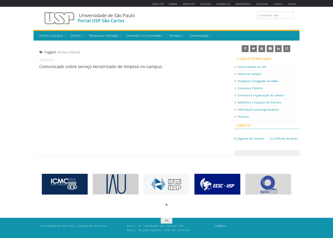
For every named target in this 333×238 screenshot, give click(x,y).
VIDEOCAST (205, 4)
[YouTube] (261, 48)
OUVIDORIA (262, 4)
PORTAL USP (157, 4)
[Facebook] (245, 48)
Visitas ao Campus (249, 74)
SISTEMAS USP (223, 4)
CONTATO (278, 4)
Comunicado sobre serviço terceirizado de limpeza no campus (100, 66)
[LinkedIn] (278, 48)
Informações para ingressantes (258, 109)
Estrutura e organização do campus (260, 95)
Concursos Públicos (250, 88)
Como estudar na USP (252, 67)
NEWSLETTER (189, 4)
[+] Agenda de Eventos (249, 138)
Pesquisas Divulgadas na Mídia (257, 81)
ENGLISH (292, 4)
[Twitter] (253, 48)
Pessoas (243, 116)
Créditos (220, 226)
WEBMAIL (173, 4)
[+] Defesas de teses (284, 138)
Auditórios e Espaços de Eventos (259, 102)
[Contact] (270, 48)
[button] (166, 205)
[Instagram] (286, 48)
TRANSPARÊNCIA (243, 4)
